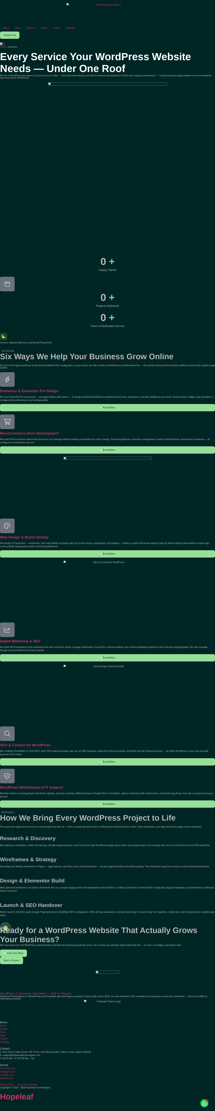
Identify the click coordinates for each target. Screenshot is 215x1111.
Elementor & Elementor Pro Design (29, 391)
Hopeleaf (16, 1096)
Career (56, 28)
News (44, 28)
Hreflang (70, 28)
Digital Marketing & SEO (20, 641)
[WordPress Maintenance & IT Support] (7, 776)
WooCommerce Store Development (29, 433)
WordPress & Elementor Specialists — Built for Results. (36, 993)
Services (30, 28)
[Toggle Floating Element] (204, 1103)
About (6, 28)
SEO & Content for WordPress (25, 745)
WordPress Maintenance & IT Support (31, 787)
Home (3, 47)
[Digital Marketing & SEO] (7, 629)
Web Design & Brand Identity (24, 537)
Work (17, 28)
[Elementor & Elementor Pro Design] (7, 379)
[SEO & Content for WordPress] (7, 733)
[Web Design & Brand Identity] (7, 526)
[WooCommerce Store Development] (7, 422)
